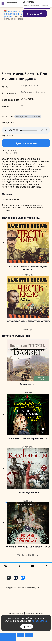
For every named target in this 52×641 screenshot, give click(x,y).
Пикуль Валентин (30, 85)
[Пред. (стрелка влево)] (4, 639)
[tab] (27, 150)
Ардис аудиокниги (12, 2)
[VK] (5, 567)
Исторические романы (28, 116)
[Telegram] (19, 567)
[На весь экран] (12, 635)
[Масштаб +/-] (4, 635)
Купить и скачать (26, 143)
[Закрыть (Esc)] (29, 635)
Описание (10, 150)
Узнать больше (39, 621)
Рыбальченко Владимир (33, 92)
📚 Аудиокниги (12, 11)
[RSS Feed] (46, 567)
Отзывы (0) (11, 153)
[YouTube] (32, 567)
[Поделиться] (20, 635)
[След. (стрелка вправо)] (12, 639)
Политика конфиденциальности (26, 613)
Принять (27, 626)
